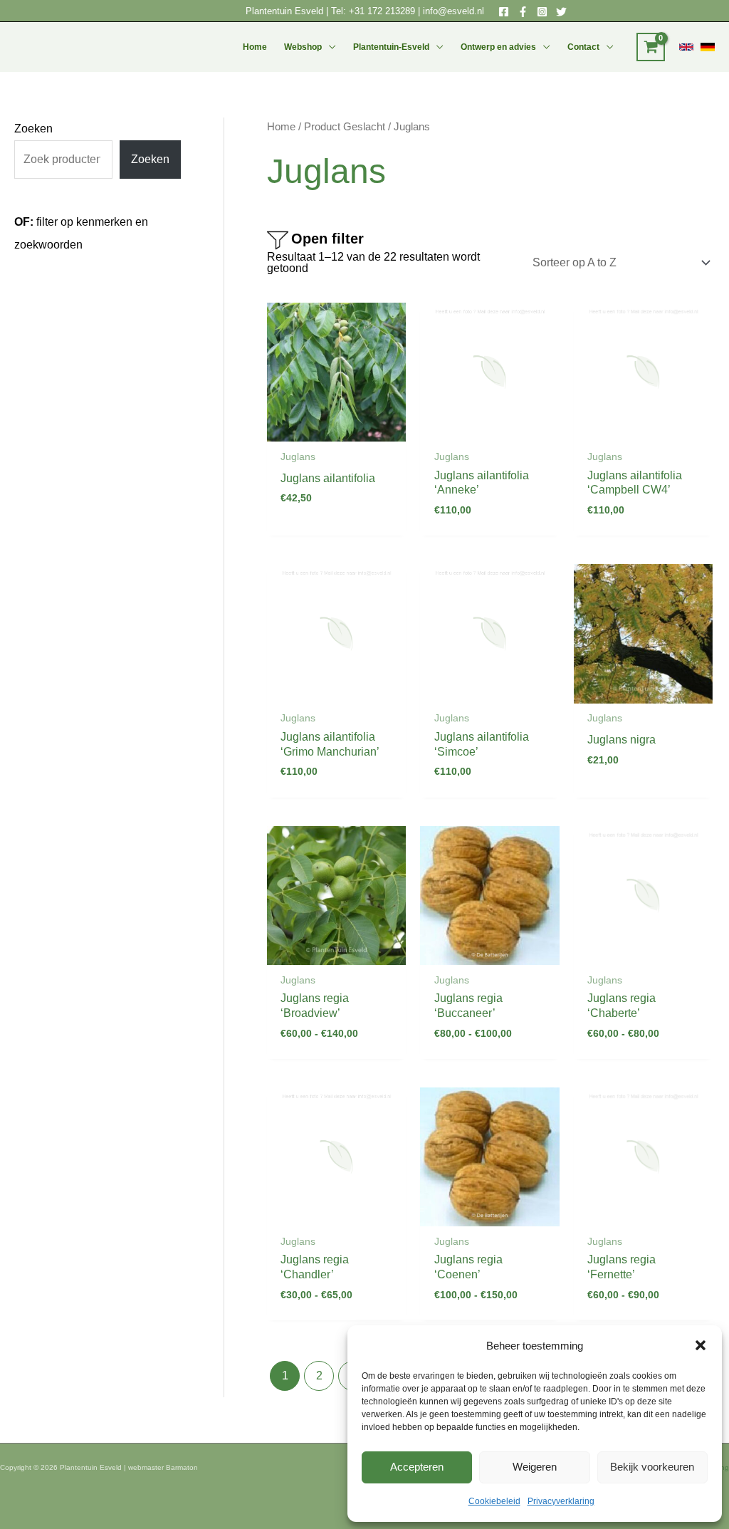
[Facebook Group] (523, 11)
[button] (700, 1345)
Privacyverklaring (561, 1501)
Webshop (303, 47)
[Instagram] (542, 11)
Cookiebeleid (494, 1501)
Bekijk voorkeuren (652, 1467)
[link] (686, 47)
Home (255, 47)
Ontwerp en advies (498, 47)
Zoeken (33, 128)
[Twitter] (561, 11)
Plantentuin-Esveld (391, 47)
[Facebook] (503, 11)
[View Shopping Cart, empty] (650, 47)
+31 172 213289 (382, 11)
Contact (583, 47)
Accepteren (417, 1467)
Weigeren (535, 1467)
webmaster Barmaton (163, 1467)
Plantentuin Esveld (286, 11)
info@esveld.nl (453, 11)
